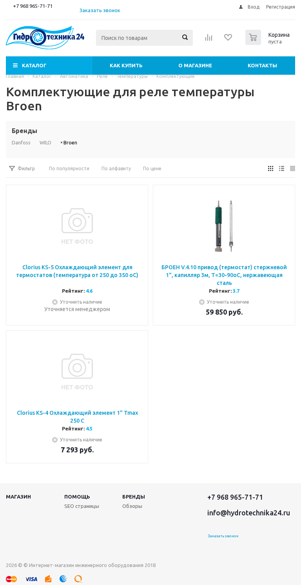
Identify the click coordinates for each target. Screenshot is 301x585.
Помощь (77, 496)
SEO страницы (81, 506)
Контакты (262, 65)
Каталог (34, 65)
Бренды (133, 496)
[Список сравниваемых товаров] (209, 40)
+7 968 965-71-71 (33, 6)
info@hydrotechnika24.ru (248, 513)
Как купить (126, 65)
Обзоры (132, 506)
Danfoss (21, 142)
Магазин (18, 496)
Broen (70, 142)
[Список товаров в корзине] (268, 42)
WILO (45, 142)
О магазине (195, 65)
